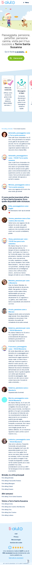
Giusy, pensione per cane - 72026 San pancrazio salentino (18, 241)
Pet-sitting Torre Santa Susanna (12, 496)
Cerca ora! (17, 58)
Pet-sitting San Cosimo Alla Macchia (13, 507)
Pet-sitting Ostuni (7, 486)
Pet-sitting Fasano (7, 489)
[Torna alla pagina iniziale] (8, 3)
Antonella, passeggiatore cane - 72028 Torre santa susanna (18, 158)
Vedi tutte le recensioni (16, 558)
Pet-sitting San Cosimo (9, 512)
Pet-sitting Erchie (7, 504)
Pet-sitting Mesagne (8, 483)
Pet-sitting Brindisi (7, 478)
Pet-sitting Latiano (7, 515)
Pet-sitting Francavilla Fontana (11, 481)
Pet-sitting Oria (6, 509)
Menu (27, 2)
